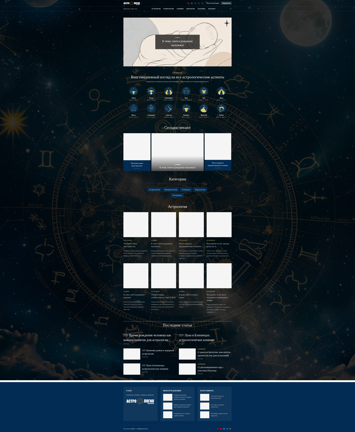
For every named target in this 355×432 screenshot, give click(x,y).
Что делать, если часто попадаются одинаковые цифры (217, 297)
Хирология (190, 9)
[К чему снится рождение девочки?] (135, 275)
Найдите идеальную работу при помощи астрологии (182, 406)
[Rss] (202, 3)
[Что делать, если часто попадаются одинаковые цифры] (219, 275)
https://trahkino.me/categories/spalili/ (180, 183)
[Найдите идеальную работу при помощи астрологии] (167, 406)
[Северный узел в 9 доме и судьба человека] (167, 414)
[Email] (192, 3)
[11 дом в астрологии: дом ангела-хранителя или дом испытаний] (187, 354)
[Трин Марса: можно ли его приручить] (204, 414)
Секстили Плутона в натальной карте (217, 397)
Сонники (180, 9)
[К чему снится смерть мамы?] (191, 275)
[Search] (231, 9)
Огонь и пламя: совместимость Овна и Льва (163, 296)
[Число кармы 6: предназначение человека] (218, 152)
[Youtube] (188, 3)
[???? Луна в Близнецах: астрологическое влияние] (131, 369)
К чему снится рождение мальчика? (177, 167)
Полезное (211, 9)
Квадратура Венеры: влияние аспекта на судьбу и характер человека (183, 397)
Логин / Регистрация (213, 3)
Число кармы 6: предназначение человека (218, 164)
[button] (126, 41)
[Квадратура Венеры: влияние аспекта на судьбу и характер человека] (167, 397)
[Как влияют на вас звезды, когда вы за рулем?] (219, 224)
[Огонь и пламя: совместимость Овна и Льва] (163, 275)
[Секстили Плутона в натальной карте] (204, 397)
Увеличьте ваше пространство (137, 164)
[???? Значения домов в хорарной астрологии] (131, 354)
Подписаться (226, 3)
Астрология (156, 9)
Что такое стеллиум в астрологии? (217, 406)
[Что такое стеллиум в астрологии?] (204, 406)
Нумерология (168, 9)
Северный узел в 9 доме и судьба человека (182, 415)
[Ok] (199, 3)
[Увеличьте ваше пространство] (137, 152)
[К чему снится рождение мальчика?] (177, 152)
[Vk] (195, 3)
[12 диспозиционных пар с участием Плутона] (187, 369)
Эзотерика (201, 9)
